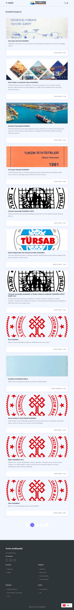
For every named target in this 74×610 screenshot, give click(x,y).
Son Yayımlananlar (44, 576)
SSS (40, 593)
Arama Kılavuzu (43, 589)
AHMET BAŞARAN (56, 388)
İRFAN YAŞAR (58, 474)
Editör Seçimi (42, 572)
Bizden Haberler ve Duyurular (14, 593)
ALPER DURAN (57, 349)
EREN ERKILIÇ (58, 430)
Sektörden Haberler (12, 589)
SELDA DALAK (58, 53)
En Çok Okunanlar (43, 579)
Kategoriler (42, 569)
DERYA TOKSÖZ (57, 264)
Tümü (8, 596)
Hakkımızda (10, 569)
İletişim (9, 572)
